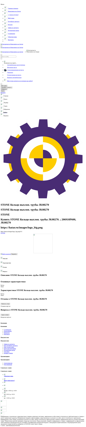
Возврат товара (8, 353)
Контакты (7, 334)
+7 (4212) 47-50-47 (9, 387)
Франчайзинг (8, 331)
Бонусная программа (10, 348)
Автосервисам (8, 363)
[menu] (32, 51)
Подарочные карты (9, 350)
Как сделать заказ (9, 347)
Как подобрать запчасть (11, 345)
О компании (7, 329)
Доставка (6, 351)
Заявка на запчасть (9, 344)
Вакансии (7, 332)
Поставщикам (8, 364)
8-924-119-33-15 (8, 383)
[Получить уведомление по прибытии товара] (14, 254)
